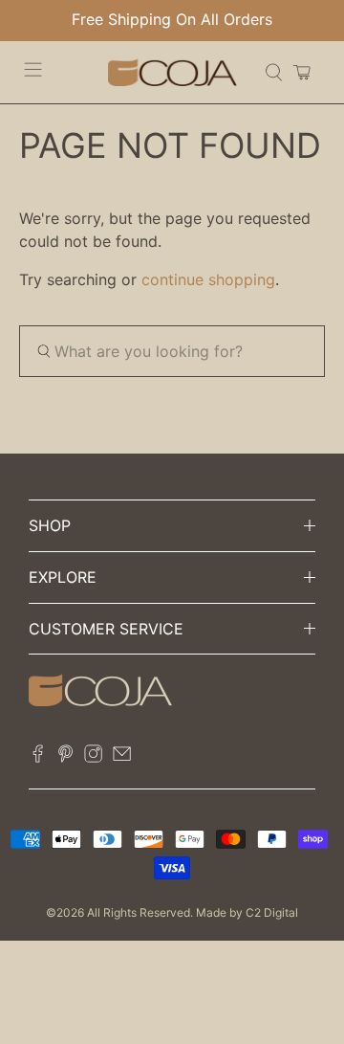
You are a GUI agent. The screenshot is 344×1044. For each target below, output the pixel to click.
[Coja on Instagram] (93, 757)
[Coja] (172, 72)
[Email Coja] (122, 757)
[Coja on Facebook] (38, 757)
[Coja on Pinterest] (65, 757)
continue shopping (208, 279)
